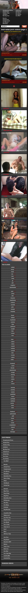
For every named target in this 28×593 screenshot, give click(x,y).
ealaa (8, 54)
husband (13, 363)
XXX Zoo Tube (6, 533)
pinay (13, 293)
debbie (13, 317)
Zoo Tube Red (6, 553)
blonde (14, 367)
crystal (13, 346)
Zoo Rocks (18, 14)
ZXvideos (17, 6)
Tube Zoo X (6, 526)
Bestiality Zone (6, 498)
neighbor (14, 285)
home (13, 418)
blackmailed (14, 287)
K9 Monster (6, 500)
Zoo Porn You (6, 517)
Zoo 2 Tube (5, 524)
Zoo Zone (18, 13)
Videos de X (6, 515)
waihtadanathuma (7, 82)
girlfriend (14, 326)
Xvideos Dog (6, 13)
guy (14, 429)
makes (13, 357)
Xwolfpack (5, 483)
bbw (13, 331)
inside (13, 422)
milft (14, 416)
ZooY (4, 529)
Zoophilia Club (6, 513)
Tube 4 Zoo (5, 546)
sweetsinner (14, 370)
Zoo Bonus (5, 22)
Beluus (4, 544)
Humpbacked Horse (8, 10)
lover (13, 376)
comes (13, 333)
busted (13, 309)
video (14, 359)
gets (13, 307)
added (13, 267)
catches (14, 322)
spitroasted (13, 413)
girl (13, 381)
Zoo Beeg (5, 504)
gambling (13, 394)
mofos (13, 379)
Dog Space (5, 539)
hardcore (13, 411)
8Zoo (4, 531)
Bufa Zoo (5, 548)
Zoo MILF (18, 15)
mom (13, 407)
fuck (13, 339)
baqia (5, 54)
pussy (14, 403)
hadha (10, 54)
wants (13, 396)
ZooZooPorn (6, 558)
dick (13, 352)
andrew (13, 348)
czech (13, 365)
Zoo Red (5, 551)
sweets (13, 392)
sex (13, 274)
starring (13, 387)
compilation (13, 425)
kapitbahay (13, 300)
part (13, 291)
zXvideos (5, 14)
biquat (13, 82)
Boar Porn (5, 491)
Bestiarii (5, 488)
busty (13, 269)
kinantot (14, 298)
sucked (13, 350)
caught (13, 328)
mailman (14, 401)
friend (13, 315)
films (14, 324)
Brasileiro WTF (6, 541)
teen (13, 276)
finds (13, 278)
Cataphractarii (6, 20)
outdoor (14, 302)
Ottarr (4, 480)
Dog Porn (5, 495)
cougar (13, 372)
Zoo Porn (5, 537)
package (14, 398)
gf (13, 280)
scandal (14, 304)
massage (13, 431)
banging (14, 311)
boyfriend (13, 319)
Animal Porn (6, 11)
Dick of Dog (6, 478)
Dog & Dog (5, 493)
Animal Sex (18, 11)
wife (13, 295)
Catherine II (19, 10)
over (13, 335)
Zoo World (5, 522)
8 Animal (5, 507)
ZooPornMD (6, 555)
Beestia (5, 18)
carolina (14, 389)
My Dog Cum (6, 15)
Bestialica (5, 23)
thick (13, 271)
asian (13, 405)
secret (13, 383)
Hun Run (5, 502)
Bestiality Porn (6, 476)
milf (14, 283)
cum (13, 420)
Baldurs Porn (6, 519)
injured (13, 427)
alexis (13, 343)
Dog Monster (6, 509)
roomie (13, 355)
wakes (13, 341)
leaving (13, 374)
